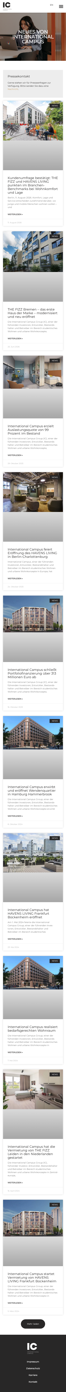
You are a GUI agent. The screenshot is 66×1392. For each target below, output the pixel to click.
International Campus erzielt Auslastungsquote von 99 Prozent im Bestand (31, 429)
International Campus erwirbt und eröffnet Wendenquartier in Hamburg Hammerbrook (32, 790)
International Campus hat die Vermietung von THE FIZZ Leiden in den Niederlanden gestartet (31, 1152)
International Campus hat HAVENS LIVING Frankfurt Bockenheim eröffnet (28, 913)
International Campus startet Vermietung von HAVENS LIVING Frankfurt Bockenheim (32, 1277)
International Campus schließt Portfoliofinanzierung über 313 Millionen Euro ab (32, 673)
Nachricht (13, 89)
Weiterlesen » (15, 214)
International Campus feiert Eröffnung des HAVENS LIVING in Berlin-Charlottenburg (32, 553)
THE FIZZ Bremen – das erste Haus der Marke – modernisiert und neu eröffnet (33, 313)
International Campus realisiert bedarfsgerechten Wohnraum (33, 1028)
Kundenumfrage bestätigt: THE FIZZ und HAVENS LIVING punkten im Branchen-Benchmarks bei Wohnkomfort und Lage (33, 185)
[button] (61, 6)
